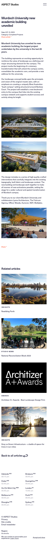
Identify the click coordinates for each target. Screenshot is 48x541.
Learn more (14, 538)
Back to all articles (12, 455)
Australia (5, 533)
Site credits (6, 522)
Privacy (4, 519)
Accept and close (39, 537)
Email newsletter (8, 524)
